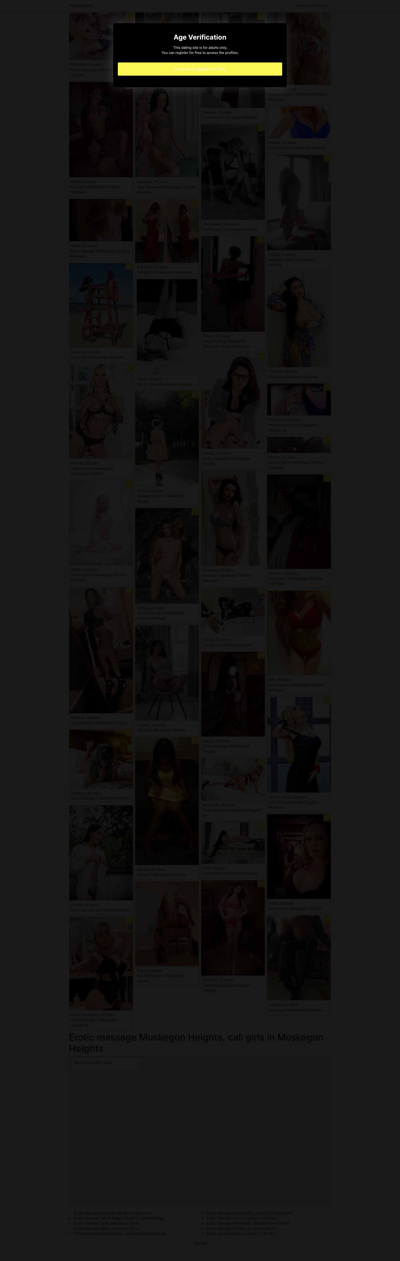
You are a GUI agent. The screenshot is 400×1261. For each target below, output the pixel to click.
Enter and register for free (200, 69)
